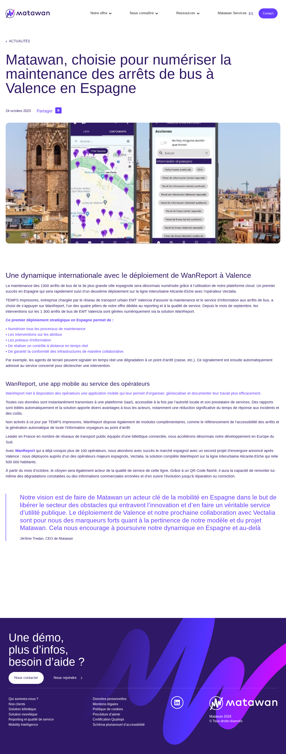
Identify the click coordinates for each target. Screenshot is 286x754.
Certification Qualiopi (108, 719)
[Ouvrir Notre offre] (110, 13)
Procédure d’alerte (106, 714)
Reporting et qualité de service (31, 719)
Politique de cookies (108, 709)
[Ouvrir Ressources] (198, 13)
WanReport (15, 393)
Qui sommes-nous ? (23, 699)
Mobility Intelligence (23, 724)
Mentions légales (105, 704)
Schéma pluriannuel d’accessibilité (119, 724)
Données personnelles (109, 699)
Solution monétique (23, 714)
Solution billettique (22, 709)
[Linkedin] (177, 702)
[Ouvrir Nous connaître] (156, 13)
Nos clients (17, 704)
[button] (58, 110)
